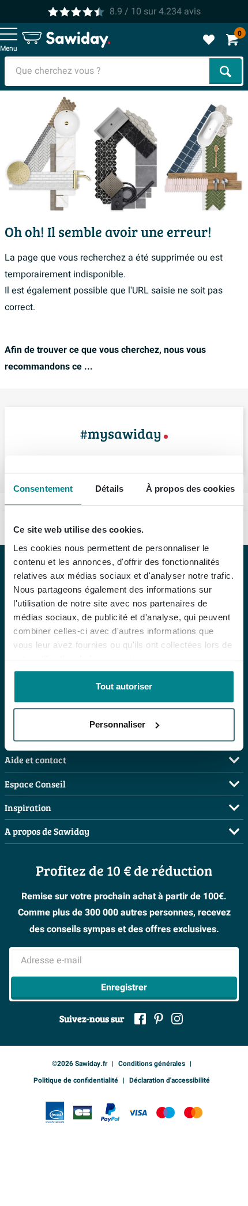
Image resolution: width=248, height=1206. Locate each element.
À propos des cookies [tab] (190, 488)
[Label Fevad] (55, 1112)
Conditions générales (151, 1063)
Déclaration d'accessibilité (169, 1080)
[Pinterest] (159, 1019)
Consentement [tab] (43, 488)
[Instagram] (177, 1019)
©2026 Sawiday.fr (79, 1063)
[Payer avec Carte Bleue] (82, 1112)
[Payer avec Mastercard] (193, 1112)
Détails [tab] (109, 488)
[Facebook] (140, 1019)
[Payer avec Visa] (138, 1112)
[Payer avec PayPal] (110, 1112)
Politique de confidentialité (75, 1080)
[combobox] (108, 71)
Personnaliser (117, 724)
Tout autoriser (124, 686)
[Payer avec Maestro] (165, 1112)
